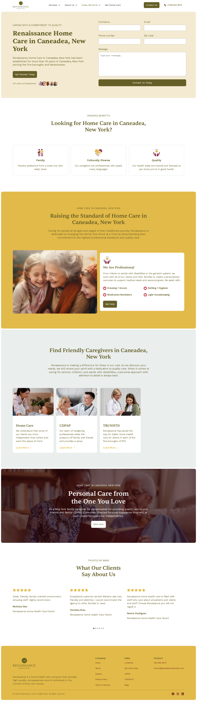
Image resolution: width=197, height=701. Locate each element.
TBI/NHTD (129, 679)
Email (147, 22)
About (98, 668)
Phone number (106, 35)
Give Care (98, 524)
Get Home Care (112, 5)
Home (98, 663)
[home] (26, 5)
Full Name (104, 22)
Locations (128, 663)
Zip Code (149, 35)
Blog (126, 685)
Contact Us (151, 5)
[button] (55, 5)
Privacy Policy (101, 679)
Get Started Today (25, 74)
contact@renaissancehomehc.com (169, 668)
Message (103, 49)
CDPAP (127, 674)
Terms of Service (102, 685)
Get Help (110, 304)
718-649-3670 (160, 663)
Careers (98, 674)
